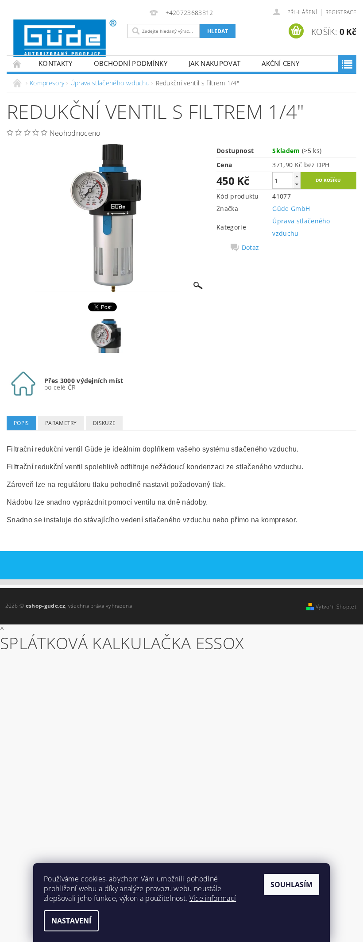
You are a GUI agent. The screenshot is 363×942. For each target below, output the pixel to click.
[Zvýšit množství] (297, 176)
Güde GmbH (291, 208)
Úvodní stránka (17, 63)
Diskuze (104, 423)
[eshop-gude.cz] (65, 38)
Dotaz (250, 248)
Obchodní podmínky (130, 63)
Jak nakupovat (214, 63)
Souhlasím (291, 884)
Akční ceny (280, 63)
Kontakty (56, 63)
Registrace (340, 12)
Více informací (212, 898)
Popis (21, 423)
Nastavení (71, 921)
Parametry (61, 423)
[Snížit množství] (297, 184)
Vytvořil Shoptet (336, 606)
